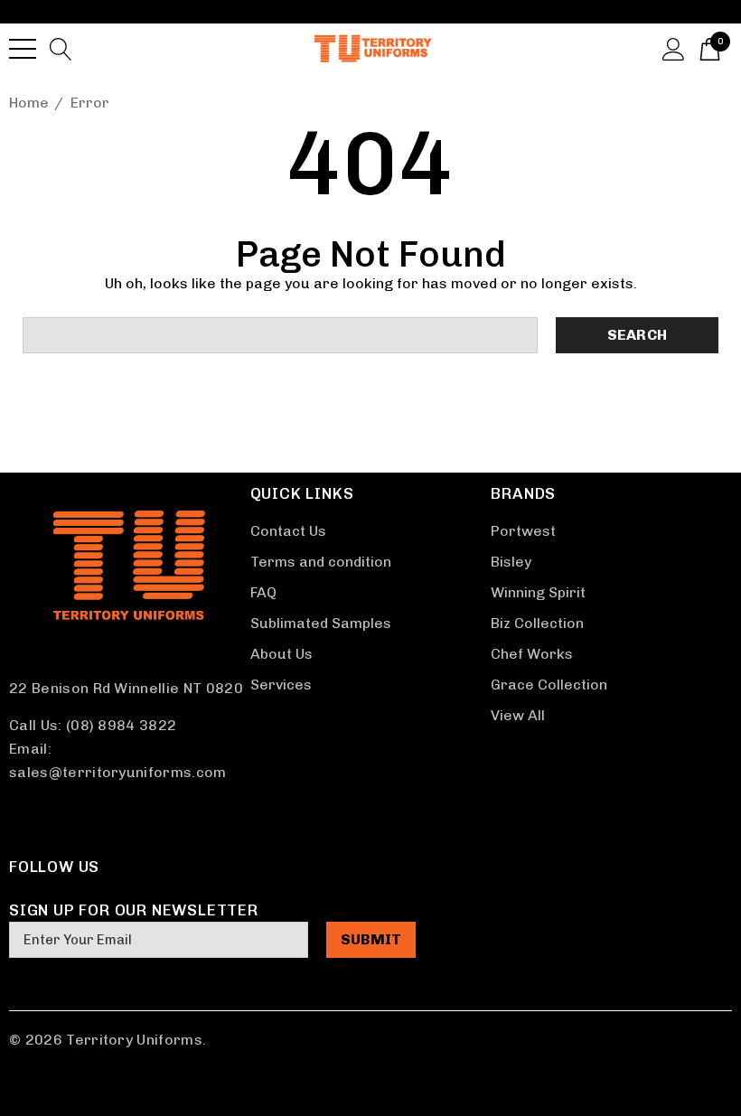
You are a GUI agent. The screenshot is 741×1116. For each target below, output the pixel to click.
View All (518, 715)
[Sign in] (673, 48)
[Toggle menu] (22, 48)
